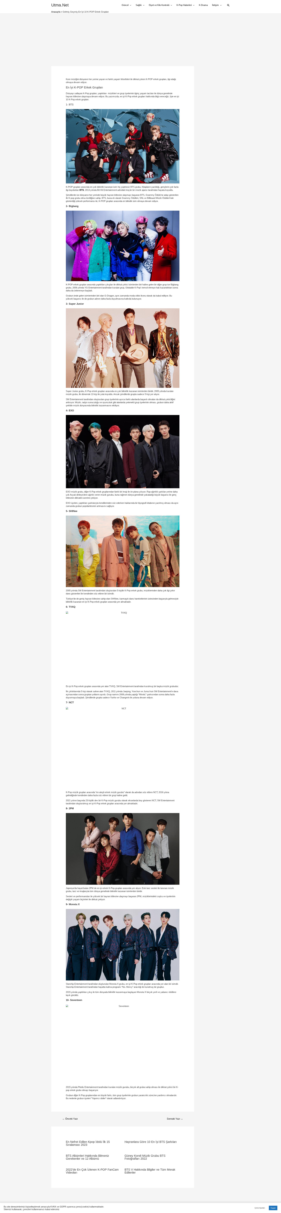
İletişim (215, 5)
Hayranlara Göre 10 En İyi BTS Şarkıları (151, 1141)
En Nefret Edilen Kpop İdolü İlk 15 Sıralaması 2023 (88, 1143)
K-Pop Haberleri (184, 5)
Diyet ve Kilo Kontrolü (159, 5)
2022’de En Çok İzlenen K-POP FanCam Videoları (92, 1171)
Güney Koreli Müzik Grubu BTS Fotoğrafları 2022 (145, 1157)
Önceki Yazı (70, 1119)
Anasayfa (55, 12)
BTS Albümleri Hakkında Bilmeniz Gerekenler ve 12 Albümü (87, 1157)
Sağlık (139, 5)
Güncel (125, 5)
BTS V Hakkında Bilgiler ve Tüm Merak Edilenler (150, 1171)
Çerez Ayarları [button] (260, 1208)
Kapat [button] (273, 1208)
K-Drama (203, 5)
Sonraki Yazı (175, 1119)
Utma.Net (60, 5)
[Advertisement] (140, 35)
